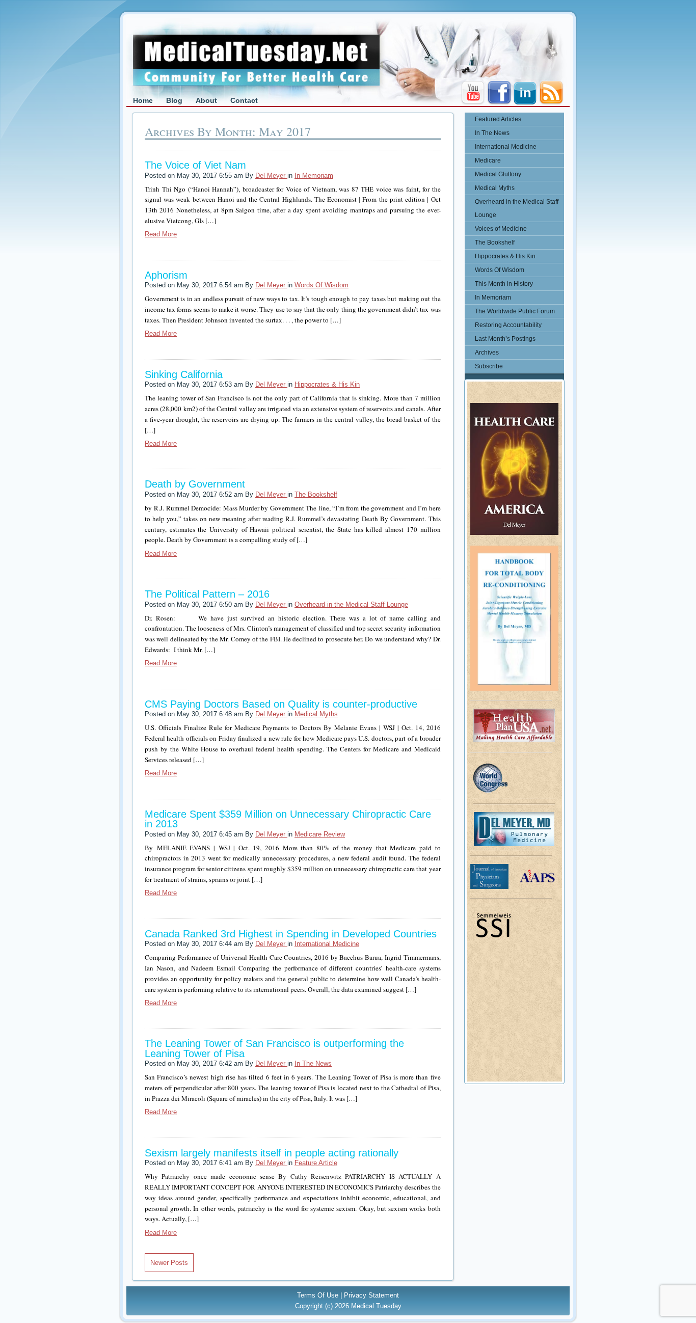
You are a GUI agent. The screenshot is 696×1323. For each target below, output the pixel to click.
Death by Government (195, 484)
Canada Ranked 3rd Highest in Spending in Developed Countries (291, 933)
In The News (313, 1063)
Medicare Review (320, 834)
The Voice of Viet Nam (195, 165)
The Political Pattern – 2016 (207, 594)
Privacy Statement (371, 1295)
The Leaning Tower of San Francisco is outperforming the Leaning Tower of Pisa (274, 1048)
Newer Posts (169, 1262)
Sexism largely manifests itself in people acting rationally (271, 1152)
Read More (161, 234)
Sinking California (184, 374)
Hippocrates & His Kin (327, 384)
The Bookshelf (316, 494)
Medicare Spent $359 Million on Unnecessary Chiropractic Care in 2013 (288, 819)
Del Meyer (271, 175)
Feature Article (316, 1163)
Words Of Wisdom (322, 285)
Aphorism (166, 275)
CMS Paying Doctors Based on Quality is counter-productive (281, 704)
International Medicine (327, 944)
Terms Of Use (317, 1295)
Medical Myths (316, 714)
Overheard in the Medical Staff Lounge (351, 604)
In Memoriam (314, 175)
